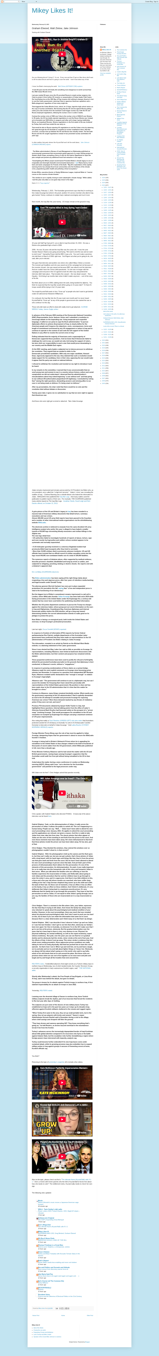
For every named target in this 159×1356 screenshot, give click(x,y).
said (76, 163)
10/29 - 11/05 (108, 210)
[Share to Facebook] (66, 1308)
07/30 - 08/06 (108, 243)
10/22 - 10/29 (108, 213)
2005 (103, 383)
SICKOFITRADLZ (44, 1288)
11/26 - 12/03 (108, 200)
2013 (103, 363)
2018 (103, 350)
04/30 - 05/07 (108, 276)
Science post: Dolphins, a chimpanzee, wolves (54, 1247)
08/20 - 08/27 (108, 235)
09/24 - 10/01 (108, 223)
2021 (103, 343)
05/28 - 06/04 (108, 266)
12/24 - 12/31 (108, 190)
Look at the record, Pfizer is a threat (113, 326)
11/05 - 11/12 (108, 207)
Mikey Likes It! (52, 10)
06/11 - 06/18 (108, 261)
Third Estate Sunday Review (121, 52)
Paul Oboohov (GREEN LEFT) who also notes (65, 720)
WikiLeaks (42, 522)
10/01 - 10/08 (108, 220)
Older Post (90, 1315)
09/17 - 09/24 (108, 225)
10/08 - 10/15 (108, 218)
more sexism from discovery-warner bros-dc (53, 1269)
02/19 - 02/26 (108, 301)
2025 (103, 180)
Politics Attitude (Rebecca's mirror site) (121, 103)
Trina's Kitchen (43, 1252)
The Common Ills (122, 50)
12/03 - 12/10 (108, 197)
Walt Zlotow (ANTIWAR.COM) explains (70, 86)
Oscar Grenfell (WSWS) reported (54, 629)
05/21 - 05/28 (108, 268)
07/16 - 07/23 (108, 248)
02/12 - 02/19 (108, 304)
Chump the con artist (40, 1330)
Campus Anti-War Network (121, 136)
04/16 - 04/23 (108, 281)
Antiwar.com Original (46, 1218)
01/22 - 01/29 (108, 329)
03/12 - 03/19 (108, 294)
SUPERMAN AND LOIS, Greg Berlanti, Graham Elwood (57, 1233)
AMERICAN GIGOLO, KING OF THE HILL (52, 1240)
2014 (103, 360)
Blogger (87, 1342)
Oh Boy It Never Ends (46, 1238)
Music (40, 1200)
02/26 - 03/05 (108, 299)
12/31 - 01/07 (108, 187)
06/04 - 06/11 (108, 263)
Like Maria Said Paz (45, 1274)
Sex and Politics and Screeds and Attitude (54, 1267)
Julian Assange (64, 596)
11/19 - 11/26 (108, 202)
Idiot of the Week (38, 1328)
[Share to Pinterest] (68, 1308)
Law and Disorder (119, 144)
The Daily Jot (121, 83)
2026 (103, 177)
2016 (103, 355)
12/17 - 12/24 (108, 192)
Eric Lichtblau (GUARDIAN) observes (45, 572)
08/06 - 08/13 (108, 240)
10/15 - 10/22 (108, 215)
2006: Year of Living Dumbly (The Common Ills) (121, 153)
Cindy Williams (43, 1283)
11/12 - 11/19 (108, 205)
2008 (103, 376)
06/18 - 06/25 (108, 258)
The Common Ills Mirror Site (122, 107)
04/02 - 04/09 (108, 286)
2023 (103, 185)
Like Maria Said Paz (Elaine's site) (121, 79)
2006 (103, 381)
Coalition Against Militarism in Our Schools (122, 124)
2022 (103, 340)
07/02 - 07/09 (108, 253)
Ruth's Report (43, 1260)
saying (60, 588)
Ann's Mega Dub (44, 1225)
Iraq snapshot (44, 183)
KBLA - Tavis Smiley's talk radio (50, 1209)
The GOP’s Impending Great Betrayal (51, 1220)
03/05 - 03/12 (108, 296)
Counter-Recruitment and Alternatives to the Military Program (122, 131)
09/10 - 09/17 (108, 228)
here (49, 816)
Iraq (69, 511)
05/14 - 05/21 (108, 271)
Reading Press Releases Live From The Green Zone (122, 167)
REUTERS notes (38, 964)
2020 (103, 345)
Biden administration (43, 578)
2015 (103, 358)
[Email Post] (56, 1308)
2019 (103, 348)
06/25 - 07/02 (108, 256)
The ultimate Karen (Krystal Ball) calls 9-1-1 (53, 1226)
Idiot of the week (108, 311)
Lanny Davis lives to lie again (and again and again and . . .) (58, 1276)
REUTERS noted (46, 990)
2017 (103, 353)
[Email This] (60, 1308)
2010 (103, 371)
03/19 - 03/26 (108, 291)
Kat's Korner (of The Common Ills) (51, 1281)
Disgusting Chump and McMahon (43, 1332)
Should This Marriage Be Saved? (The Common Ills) (121, 160)
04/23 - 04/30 (108, 279)
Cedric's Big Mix (121, 72)
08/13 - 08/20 (108, 238)
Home (63, 1315)
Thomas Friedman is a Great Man (50, 1245)
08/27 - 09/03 (108, 233)
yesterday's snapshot (56, 1062)
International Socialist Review (122, 148)
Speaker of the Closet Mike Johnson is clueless (47, 1337)
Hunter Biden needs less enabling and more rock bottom (57, 1262)
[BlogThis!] (62, 1308)
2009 (103, 373)
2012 (103, 365)
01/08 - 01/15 (108, 334)
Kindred (40, 1289)
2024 (103, 182)
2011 (103, 368)
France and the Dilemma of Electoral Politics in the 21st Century (60, 1296)
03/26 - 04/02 (108, 289)
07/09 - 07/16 (108, 251)
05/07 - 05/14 (108, 273)
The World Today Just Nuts (122, 96)
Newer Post (35, 1315)
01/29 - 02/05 (108, 309)
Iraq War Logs (64, 497)
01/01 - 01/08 (108, 337)
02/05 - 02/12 (108, 307)
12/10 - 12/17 (108, 195)
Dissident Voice (44, 1294)
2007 (103, 378)
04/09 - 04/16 (108, 284)
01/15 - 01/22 (108, 332)
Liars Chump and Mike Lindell (42, 1334)
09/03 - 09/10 (108, 230)
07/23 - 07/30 (108, 246)
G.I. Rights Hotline (120, 140)
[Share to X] (64, 1308)
